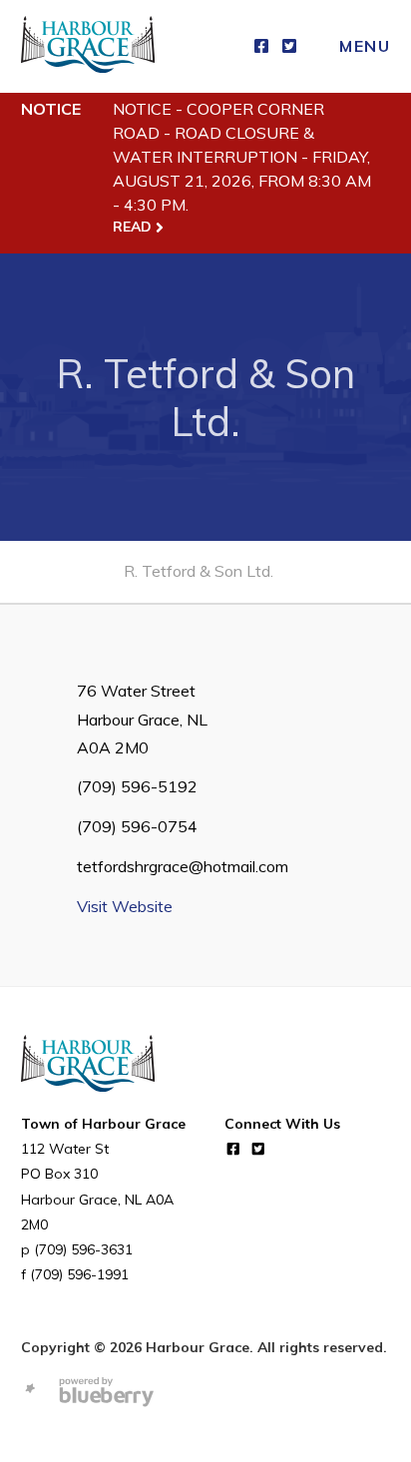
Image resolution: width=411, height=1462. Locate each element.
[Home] (88, 46)
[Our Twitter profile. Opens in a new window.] (289, 46)
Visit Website (125, 906)
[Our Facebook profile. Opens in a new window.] (261, 46)
